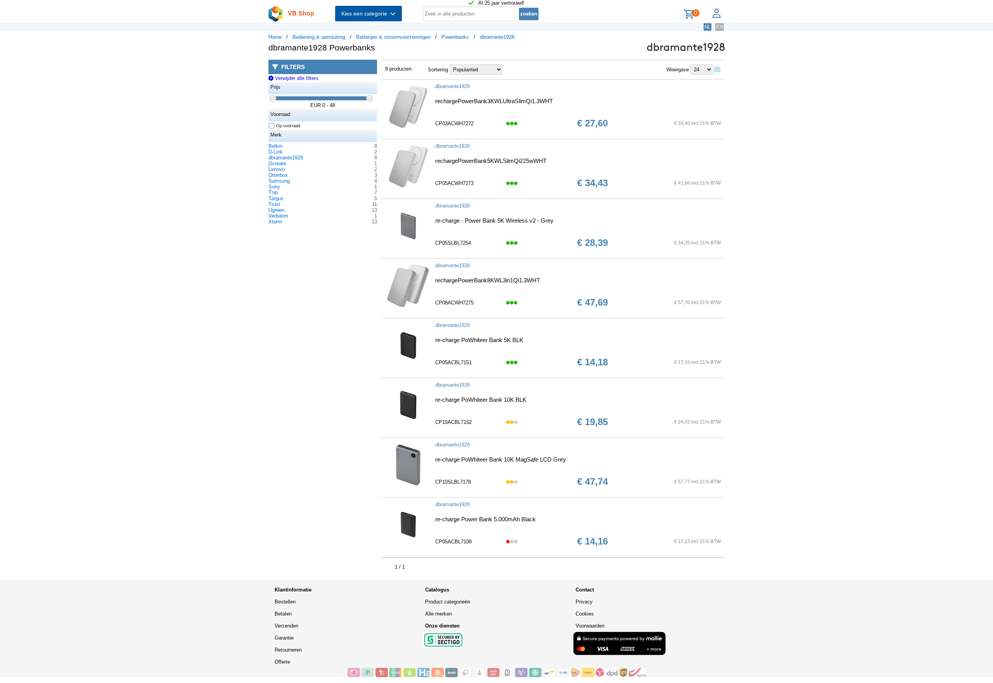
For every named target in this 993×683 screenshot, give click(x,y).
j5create (277, 163)
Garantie (284, 638)
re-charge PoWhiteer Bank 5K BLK (479, 340)
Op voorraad (288, 125)
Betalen (283, 614)
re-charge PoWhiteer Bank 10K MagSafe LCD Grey (500, 459)
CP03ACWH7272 (454, 123)
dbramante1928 (497, 37)
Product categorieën (447, 602)
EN (719, 27)
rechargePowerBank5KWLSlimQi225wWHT (491, 160)
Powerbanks (455, 37)
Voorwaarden (590, 626)
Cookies (585, 614)
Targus (276, 198)
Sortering (438, 70)
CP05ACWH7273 (454, 183)
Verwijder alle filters (295, 78)
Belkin (275, 146)
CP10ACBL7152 (453, 422)
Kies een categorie (365, 13)
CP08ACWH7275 (454, 303)
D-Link (275, 152)
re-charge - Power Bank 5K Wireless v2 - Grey (494, 220)
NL (707, 27)
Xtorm (275, 222)
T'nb (273, 192)
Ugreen (276, 210)
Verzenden (286, 626)
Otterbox (278, 175)
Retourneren (288, 650)
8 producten (398, 69)
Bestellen (285, 602)
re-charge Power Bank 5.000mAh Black (485, 519)
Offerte (282, 662)
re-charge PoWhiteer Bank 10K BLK (480, 399)
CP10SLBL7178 (453, 482)
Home (275, 37)
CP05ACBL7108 (453, 542)
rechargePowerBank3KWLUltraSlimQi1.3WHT (494, 101)
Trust (274, 204)
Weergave (677, 70)
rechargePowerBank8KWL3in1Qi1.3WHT (487, 280)
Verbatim (278, 216)
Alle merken (438, 614)
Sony (274, 187)
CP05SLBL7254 (453, 243)
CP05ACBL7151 (453, 362)
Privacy (584, 602)
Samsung (279, 181)
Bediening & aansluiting (318, 37)
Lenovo (276, 169)
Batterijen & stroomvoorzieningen (393, 37)
